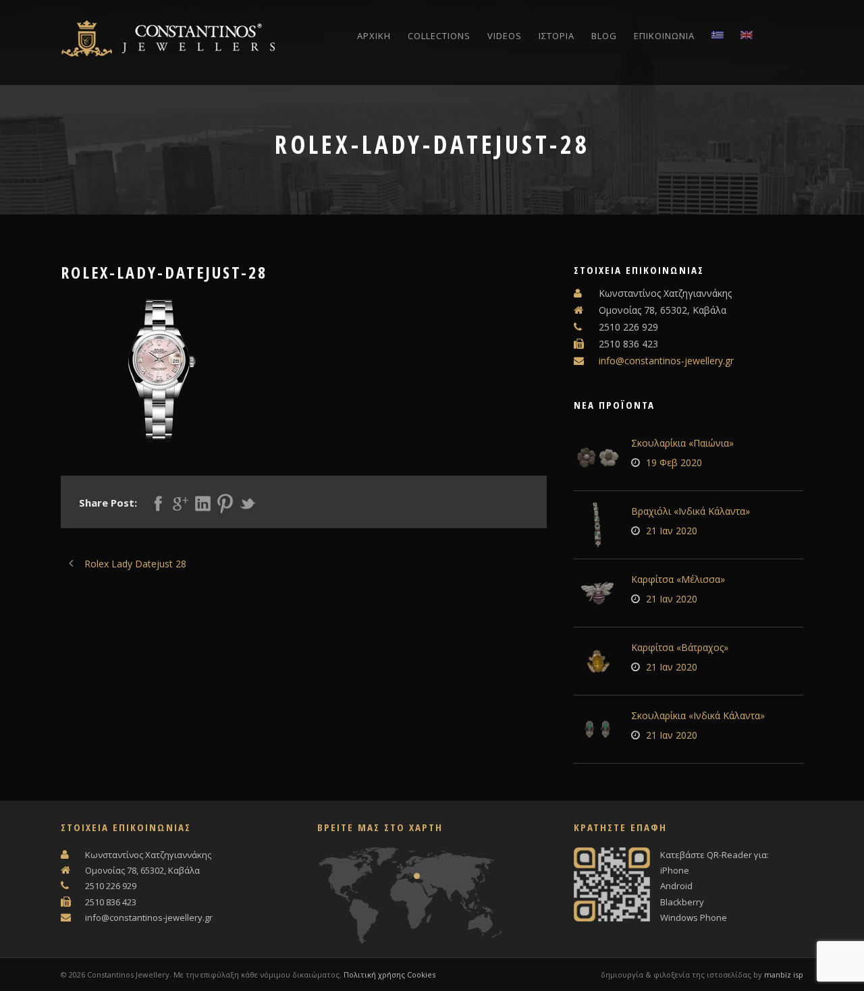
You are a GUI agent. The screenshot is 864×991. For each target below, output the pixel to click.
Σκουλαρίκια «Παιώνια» (682, 442)
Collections (439, 36)
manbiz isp (783, 974)
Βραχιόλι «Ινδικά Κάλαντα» (690, 511)
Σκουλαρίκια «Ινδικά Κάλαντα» (698, 715)
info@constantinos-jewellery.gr (666, 360)
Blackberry (682, 902)
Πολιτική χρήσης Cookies (389, 974)
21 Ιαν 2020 (671, 530)
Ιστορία (556, 36)
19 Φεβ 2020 (674, 462)
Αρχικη (374, 36)
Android (676, 886)
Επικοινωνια (664, 36)
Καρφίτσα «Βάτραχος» (679, 647)
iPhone (674, 870)
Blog (604, 36)
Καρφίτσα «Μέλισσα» (678, 579)
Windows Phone (693, 917)
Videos (504, 36)
